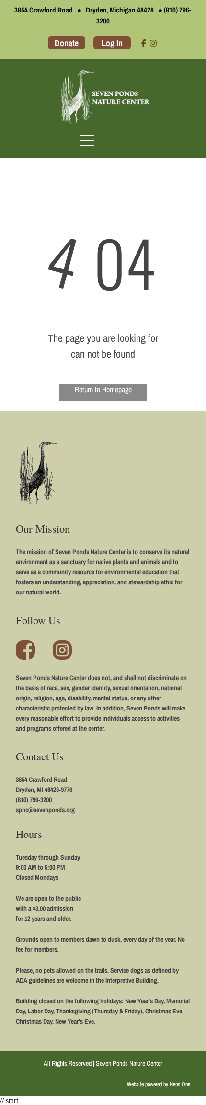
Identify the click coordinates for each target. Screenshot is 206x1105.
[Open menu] (86, 140)
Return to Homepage (103, 389)
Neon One (180, 1084)
